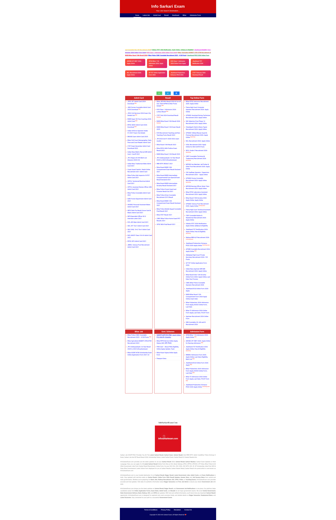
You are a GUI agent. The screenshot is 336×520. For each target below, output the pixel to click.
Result (166, 15)
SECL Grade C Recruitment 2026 (196, 150)
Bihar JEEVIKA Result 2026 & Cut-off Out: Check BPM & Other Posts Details (169, 104)
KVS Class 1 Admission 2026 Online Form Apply (178, 62)
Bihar (184, 15)
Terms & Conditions (150, 510)
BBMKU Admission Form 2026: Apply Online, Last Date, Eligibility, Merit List (197, 357)
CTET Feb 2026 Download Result (167, 115)
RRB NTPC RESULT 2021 (165, 164)
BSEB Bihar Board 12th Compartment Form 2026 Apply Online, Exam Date (196, 297)
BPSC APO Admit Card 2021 (136, 241)
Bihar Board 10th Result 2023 (166, 144)
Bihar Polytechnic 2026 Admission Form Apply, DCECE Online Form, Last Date (197, 305)
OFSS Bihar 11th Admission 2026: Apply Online (156, 63)
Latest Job (146, 15)
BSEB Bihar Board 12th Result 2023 (168, 154)
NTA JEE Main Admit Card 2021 (137, 222)
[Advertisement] (166, 30)
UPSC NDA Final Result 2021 (166, 224)
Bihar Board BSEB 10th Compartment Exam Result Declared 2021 (169, 169)
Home (137, 15)
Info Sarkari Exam (168, 6)
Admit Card (157, 15)
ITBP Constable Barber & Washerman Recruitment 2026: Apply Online (196, 218)
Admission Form (195, 15)
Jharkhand (175, 15)
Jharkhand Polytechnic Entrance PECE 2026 (178, 74)
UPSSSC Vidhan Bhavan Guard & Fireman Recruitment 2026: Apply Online (197, 135)
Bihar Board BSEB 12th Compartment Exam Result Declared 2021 (169, 203)
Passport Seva (161, 358)
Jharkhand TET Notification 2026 (197, 62)
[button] (159, 93)
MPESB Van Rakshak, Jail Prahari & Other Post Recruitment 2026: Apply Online (198, 166)
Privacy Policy (165, 510)
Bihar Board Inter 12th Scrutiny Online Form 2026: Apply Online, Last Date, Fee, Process (198, 277)
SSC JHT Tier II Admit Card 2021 (138, 226)
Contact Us (188, 510)
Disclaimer (177, 510)
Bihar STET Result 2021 (164, 215)
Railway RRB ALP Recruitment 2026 (197, 237)
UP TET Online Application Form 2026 (157, 74)
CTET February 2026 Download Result (198, 74)
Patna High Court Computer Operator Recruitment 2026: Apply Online (197, 109)
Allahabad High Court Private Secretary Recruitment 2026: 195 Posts (197, 257)
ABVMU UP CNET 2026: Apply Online (134, 62)
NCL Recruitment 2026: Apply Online (134, 74)
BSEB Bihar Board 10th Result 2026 (168, 121)
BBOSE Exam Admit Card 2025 (137, 136)
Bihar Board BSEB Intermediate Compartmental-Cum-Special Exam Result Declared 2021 (168, 177)
